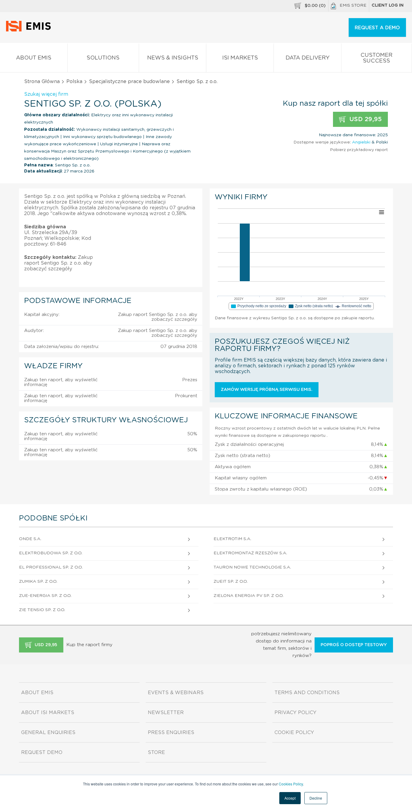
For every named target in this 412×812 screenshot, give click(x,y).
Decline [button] (315, 798)
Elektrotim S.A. (232, 539)
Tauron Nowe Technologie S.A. (252, 567)
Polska (74, 81)
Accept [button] (290, 798)
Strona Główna (42, 81)
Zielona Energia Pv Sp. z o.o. (249, 596)
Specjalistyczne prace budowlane (129, 81)
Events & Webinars (176, 692)
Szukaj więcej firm (46, 94)
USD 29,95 (364, 119)
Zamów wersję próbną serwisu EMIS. (266, 390)
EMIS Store (353, 5)
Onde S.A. (30, 539)
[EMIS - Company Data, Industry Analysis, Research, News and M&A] (30, 30)
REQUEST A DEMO (377, 27)
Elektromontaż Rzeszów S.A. (250, 553)
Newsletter (166, 712)
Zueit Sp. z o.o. (231, 581)
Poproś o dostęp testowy (354, 645)
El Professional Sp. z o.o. (51, 567)
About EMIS (33, 58)
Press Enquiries (171, 732)
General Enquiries (48, 732)
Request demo (41, 752)
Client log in (388, 5)
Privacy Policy (295, 712)
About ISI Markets (47, 712)
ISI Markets (240, 58)
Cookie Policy (294, 732)
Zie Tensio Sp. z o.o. (42, 610)
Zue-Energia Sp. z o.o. (45, 596)
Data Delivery (308, 58)
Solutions (103, 58)
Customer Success (376, 58)
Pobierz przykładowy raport (359, 150)
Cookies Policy (291, 783)
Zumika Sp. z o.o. (38, 581)
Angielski (361, 142)
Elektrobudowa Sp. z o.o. (50, 553)
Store (156, 752)
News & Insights (172, 58)
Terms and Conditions (307, 692)
